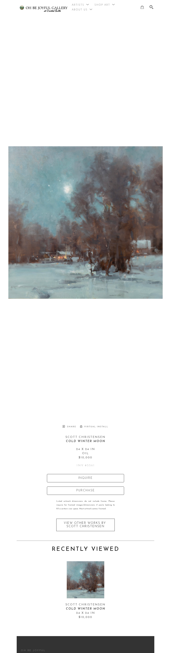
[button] (80, 5)
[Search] (151, 7)
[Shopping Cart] (142, 7)
